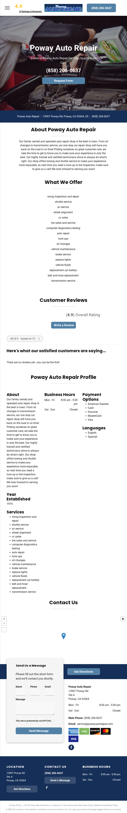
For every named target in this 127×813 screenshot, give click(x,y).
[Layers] (123, 619)
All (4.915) (25, 338)
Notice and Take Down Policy (80, 805)
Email (48, 686)
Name (19, 686)
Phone (33, 686)
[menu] (7, 8)
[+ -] (63, 639)
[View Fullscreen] (4, 630)
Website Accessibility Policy (106, 805)
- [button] (4, 623)
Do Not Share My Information (37, 805)
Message (20, 699)
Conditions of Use (59, 805)
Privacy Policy (15, 805)
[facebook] (71, 748)
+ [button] (4, 619)
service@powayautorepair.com (95, 723)
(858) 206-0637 (63, 70)
